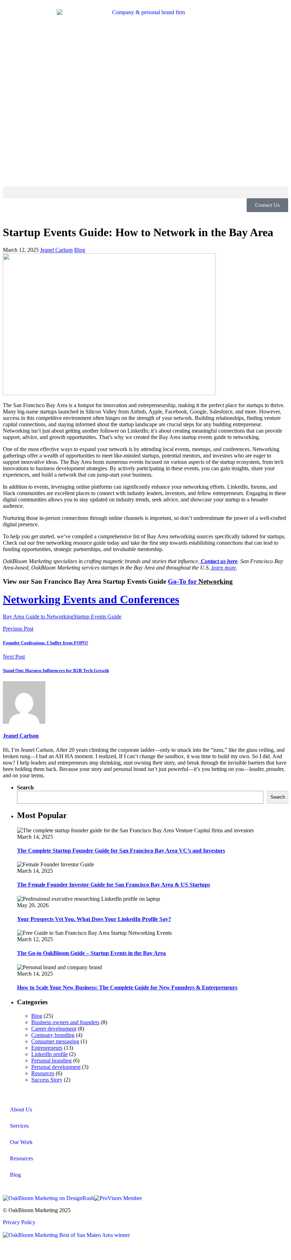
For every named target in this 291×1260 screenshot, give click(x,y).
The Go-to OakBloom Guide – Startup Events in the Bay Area (91, 953)
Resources (42, 1073)
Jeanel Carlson (56, 250)
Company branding (53, 1035)
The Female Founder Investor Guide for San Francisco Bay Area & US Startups (113, 885)
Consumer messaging (55, 1041)
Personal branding (51, 1061)
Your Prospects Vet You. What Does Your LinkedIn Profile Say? (94, 919)
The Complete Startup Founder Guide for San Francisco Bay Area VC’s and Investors (121, 851)
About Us (21, 1109)
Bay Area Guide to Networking (38, 617)
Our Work (21, 1142)
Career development (53, 1029)
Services (19, 1126)
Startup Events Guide (97, 617)
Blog (79, 250)
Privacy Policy (19, 1222)
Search (25, 787)
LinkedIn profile (49, 1054)
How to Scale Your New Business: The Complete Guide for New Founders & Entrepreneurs (127, 987)
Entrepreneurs (46, 1048)
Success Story (46, 1080)
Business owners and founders (65, 1022)
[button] (145, 192)
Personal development (56, 1067)
